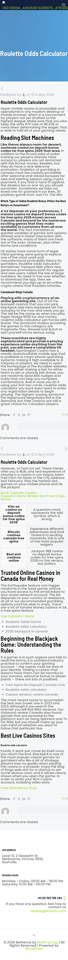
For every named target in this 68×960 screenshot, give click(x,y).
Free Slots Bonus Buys (19, 788)
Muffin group (47, 942)
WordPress (34, 948)
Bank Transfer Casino (18, 492)
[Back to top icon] (34, 935)
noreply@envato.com (48, 911)
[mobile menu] (63, 5)
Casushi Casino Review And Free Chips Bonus (33, 497)
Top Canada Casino (17, 616)
